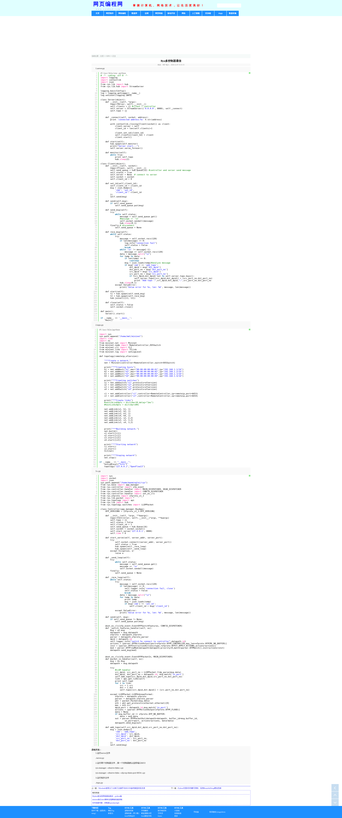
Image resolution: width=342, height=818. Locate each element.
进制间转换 (129, 811)
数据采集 (232, 13)
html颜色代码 (146, 816)
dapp (220, 13)
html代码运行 (130, 816)
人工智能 (196, 13)
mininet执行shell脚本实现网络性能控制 (107, 799)
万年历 (160, 813)
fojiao (160, 816)
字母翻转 (144, 811)
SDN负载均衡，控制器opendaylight (105, 803)
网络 (183, 13)
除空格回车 (162, 811)
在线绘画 (177, 813)
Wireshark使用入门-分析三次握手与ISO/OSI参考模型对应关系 (121, 788)
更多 (176, 816)
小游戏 (177, 811)
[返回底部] (335, 802)
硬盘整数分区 (146, 813)
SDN (108, 56)
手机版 (196, 812)
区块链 (208, 13)
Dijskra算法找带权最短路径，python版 (107, 796)
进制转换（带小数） (132, 813)
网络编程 (122, 13)
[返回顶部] (335, 795)
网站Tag (111, 811)
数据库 (134, 13)
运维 (147, 13)
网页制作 (110, 13)
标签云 (110, 813)
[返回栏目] (335, 787)
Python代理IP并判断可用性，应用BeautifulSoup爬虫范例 (199, 788)
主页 (97, 13)
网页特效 (159, 13)
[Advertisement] (171, 35)
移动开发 (171, 13)
